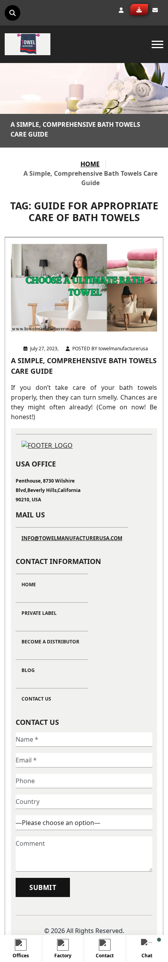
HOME (90, 164)
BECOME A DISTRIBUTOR (50, 641)
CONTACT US (36, 698)
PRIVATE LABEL (39, 613)
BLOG (28, 670)
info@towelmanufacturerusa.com (71, 538)
